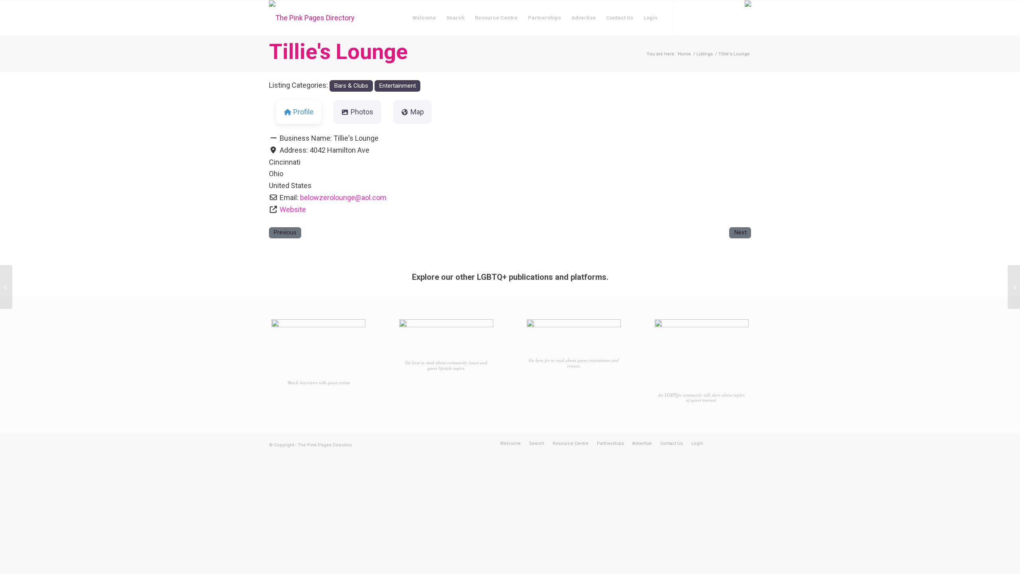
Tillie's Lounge (338, 51)
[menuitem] (424, 17)
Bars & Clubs (351, 85)
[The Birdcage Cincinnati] (6, 287)
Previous (284, 232)
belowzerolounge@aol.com (343, 197)
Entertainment (397, 85)
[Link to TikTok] (709, 18)
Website (293, 209)
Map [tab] (417, 112)
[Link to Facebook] (685, 18)
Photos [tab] (362, 112)
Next (740, 232)
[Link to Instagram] (697, 18)
